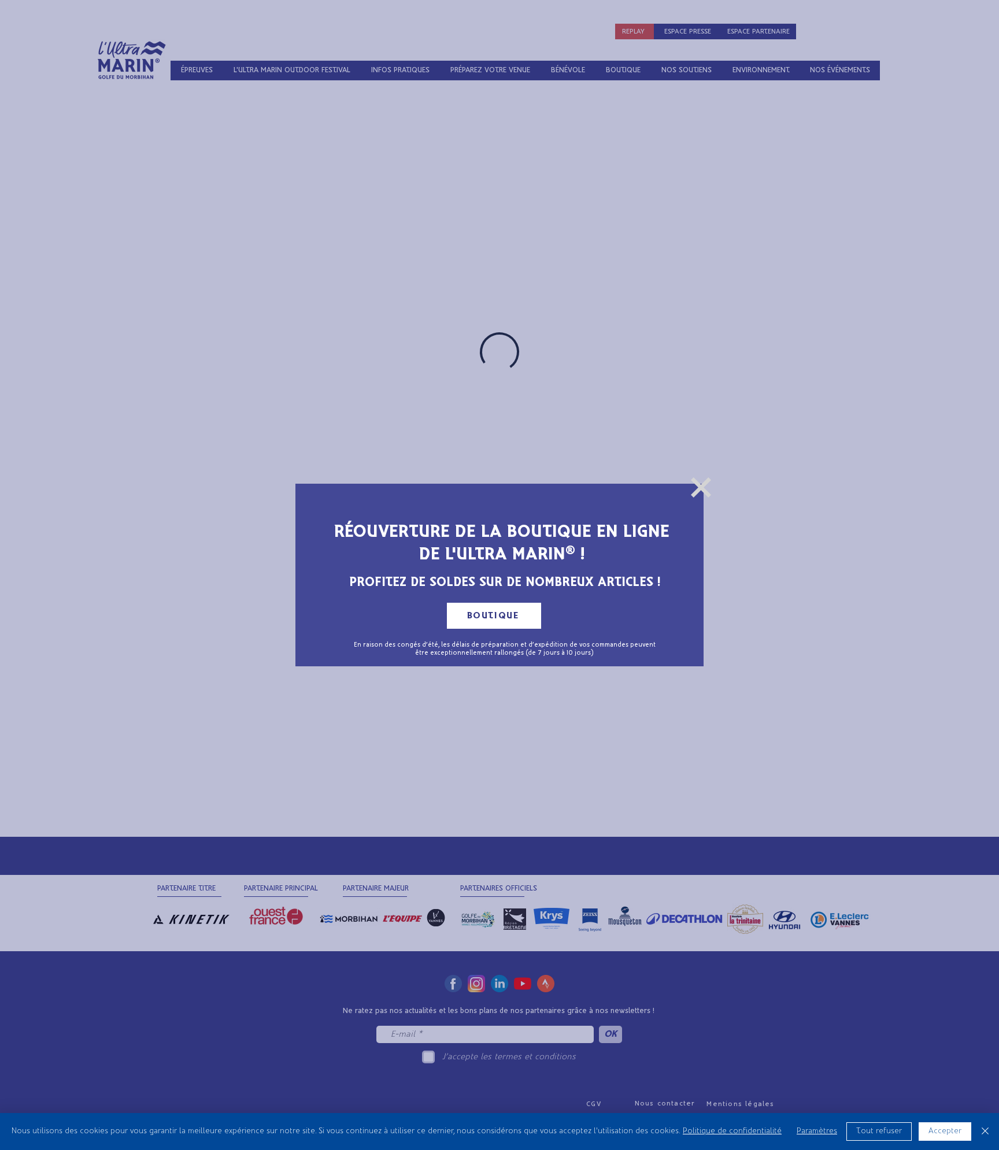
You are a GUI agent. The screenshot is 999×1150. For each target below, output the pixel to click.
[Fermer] (985, 1131)
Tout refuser (879, 1131)
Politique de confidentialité (732, 1131)
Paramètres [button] (817, 1131)
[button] (701, 487)
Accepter (944, 1131)
